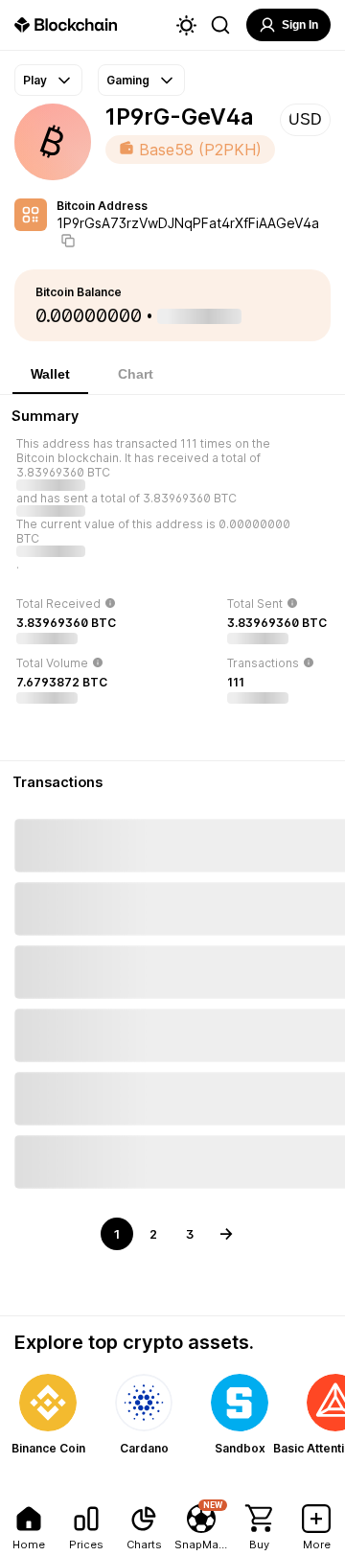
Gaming (128, 80)
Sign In (300, 25)
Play (35, 80)
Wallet (50, 374)
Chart (135, 374)
